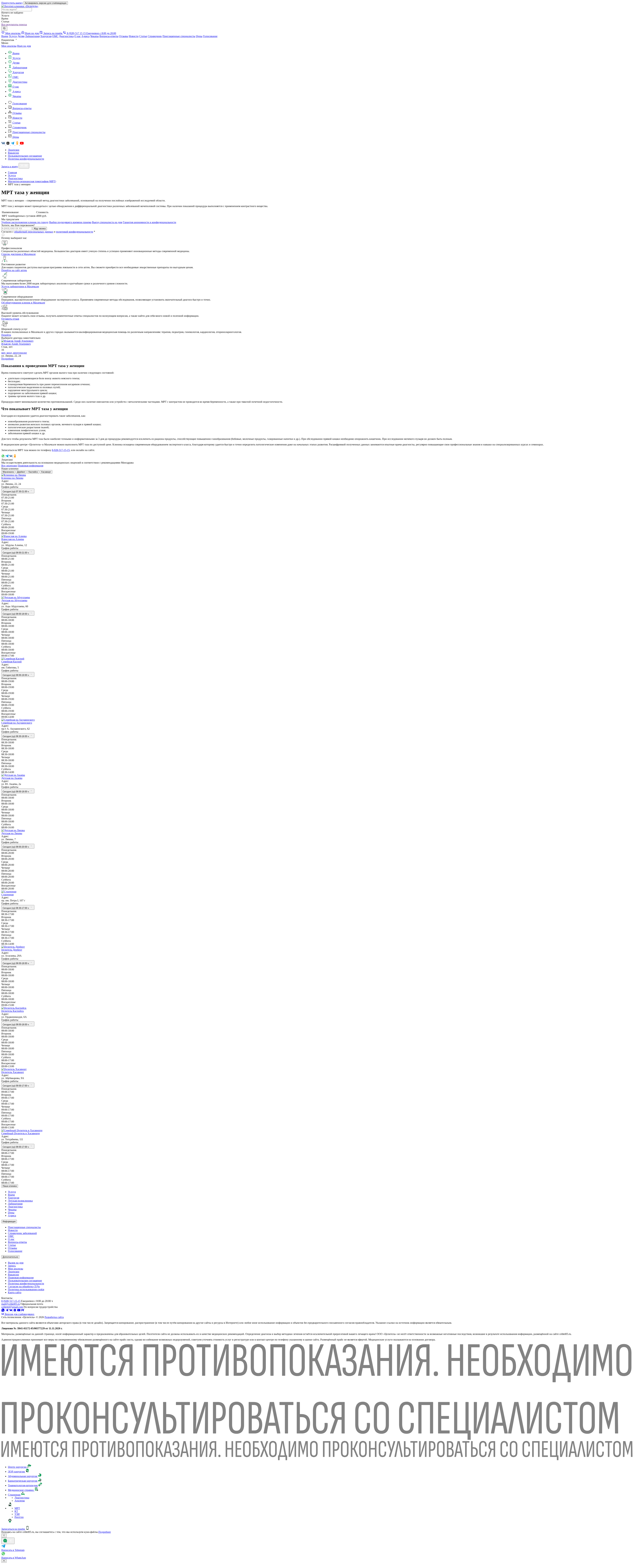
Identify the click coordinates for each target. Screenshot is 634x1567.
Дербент (21, 472)
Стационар (7, 894)
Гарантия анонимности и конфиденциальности (149, 222)
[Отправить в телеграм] (7, 456)
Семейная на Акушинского (16, 722)
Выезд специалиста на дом (107, 222)
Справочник (155, 36)
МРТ (17, 1508)
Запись (12, 1265)
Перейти (6, 335)
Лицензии (13, 149)
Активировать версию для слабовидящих (46, 3)
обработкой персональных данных (33, 231)
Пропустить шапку (12, 2)
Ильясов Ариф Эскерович (16, 343)
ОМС (55, 36)
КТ (16, 1511)
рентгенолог (20, 352)
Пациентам (8, 40)
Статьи (143, 36)
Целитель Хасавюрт (12, 1072)
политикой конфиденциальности (74, 231)
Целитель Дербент (11, 949)
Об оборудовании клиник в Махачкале (23, 302)
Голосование (210, 36)
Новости (134, 36)
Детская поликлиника (20, 1200)
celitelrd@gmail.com (12, 1307)
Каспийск (33, 472)
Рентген (19, 1517)
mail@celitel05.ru (10, 1304)
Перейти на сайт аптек (14, 270)
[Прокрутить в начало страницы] (4, 1561)
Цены (199, 36)
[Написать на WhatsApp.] (3, 1310)
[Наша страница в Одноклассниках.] (17, 144)
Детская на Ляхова (11, 833)
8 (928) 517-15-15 (10, 1301)
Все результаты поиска (14, 24)
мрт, (4, 352)
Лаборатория (32, 36)
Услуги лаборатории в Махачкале (20, 286)
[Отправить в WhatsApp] (3, 456)
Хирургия (46, 36)
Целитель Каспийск (12, 1011)
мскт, (10, 352)
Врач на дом (24, 46)
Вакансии (13, 152)
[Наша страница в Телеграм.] (13, 144)
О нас (77, 36)
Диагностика (66, 36)
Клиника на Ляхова (12, 478)
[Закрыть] (4, 1536)
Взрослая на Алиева (12, 539)
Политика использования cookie (26, 1289)
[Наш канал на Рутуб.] (22, 1310)
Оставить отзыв (10, 318)
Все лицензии (9, 465)
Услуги (13, 36)
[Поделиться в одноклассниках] (15, 456)
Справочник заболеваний (22, 1233)
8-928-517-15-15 (61, 450)
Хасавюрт (46, 472)
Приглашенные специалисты (178, 36)
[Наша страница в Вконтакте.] (3, 144)
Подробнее (7, 358)
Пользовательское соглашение (25, 155)
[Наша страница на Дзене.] (8, 144)
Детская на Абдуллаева (14, 600)
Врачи (4, 36)
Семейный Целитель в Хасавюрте (20, 1133)
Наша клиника (10, 1186)
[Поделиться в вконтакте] (11, 456)
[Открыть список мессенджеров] (8, 1541)
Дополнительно (10, 1257)
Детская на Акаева (11, 778)
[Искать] (4, 28)
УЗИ (17, 1514)
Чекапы (94, 36)
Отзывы (123, 36)
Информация (9, 1221)
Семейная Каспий (11, 661)
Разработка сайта (54, 1317)
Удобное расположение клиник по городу (25, 222)
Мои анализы (9, 46)
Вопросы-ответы (108, 36)
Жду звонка (40, 228)
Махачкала (8, 472)
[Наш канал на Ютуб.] (22, 144)
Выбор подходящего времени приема (70, 222)
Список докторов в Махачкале (18, 254)
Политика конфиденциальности (26, 158)
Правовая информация (30, 465)
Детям (21, 36)
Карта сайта (14, 1292)
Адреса (85, 36)
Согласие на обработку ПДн (24, 1286)
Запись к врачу (9, 166)
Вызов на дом (15, 1262)
